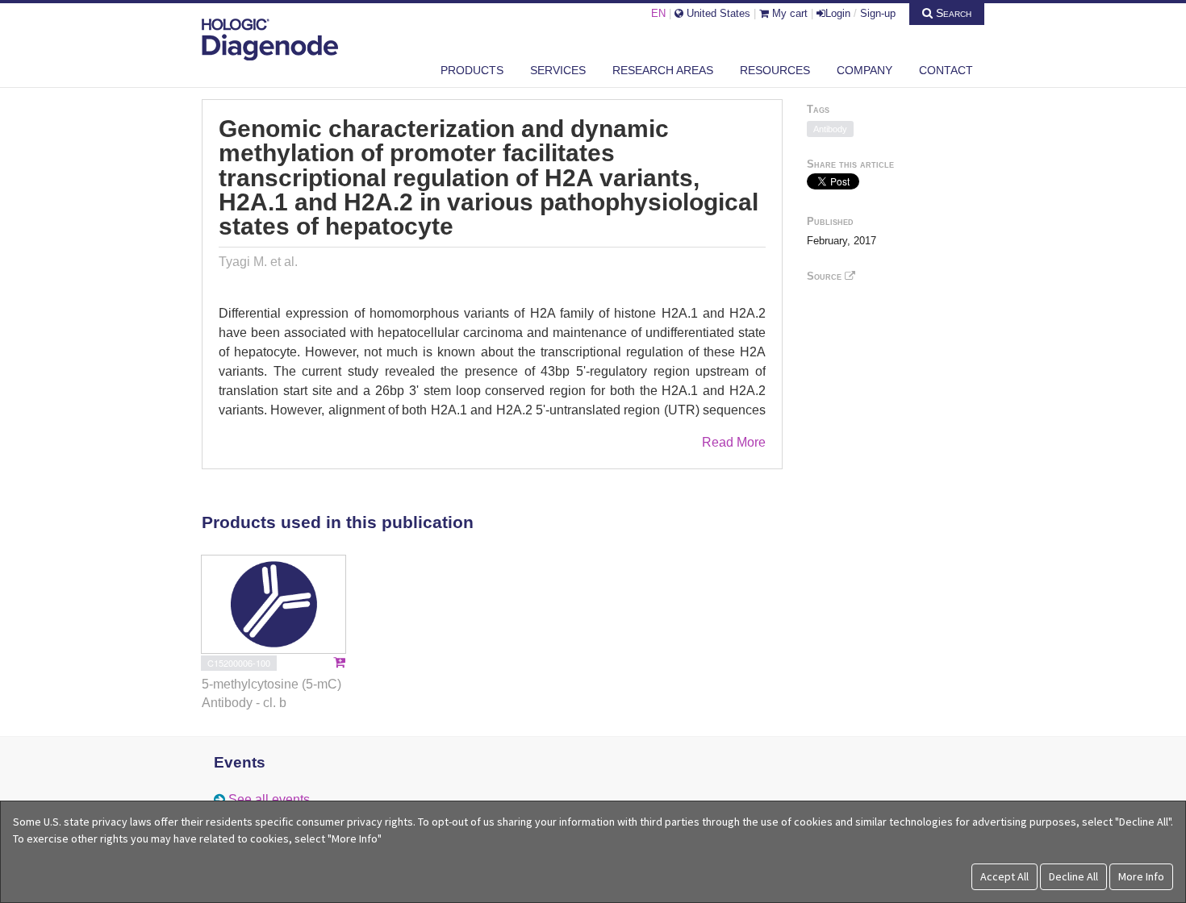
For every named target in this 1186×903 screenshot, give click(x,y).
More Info (1141, 876)
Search (952, 12)
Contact (946, 70)
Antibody (830, 129)
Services (558, 70)
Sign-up (878, 13)
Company (864, 70)
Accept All (1004, 876)
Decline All (1073, 876)
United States (716, 13)
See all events (269, 799)
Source (826, 276)
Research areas (662, 70)
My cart (788, 13)
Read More (734, 442)
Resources (775, 70)
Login (837, 13)
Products (472, 70)
